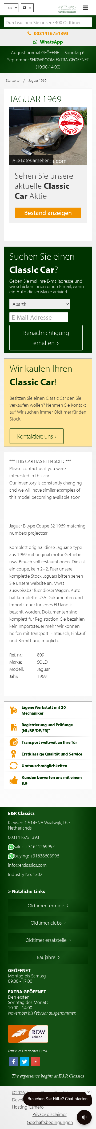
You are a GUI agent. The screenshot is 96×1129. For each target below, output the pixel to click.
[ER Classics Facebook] (13, 1062)
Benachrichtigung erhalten (46, 338)
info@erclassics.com (27, 865)
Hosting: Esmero (28, 1107)
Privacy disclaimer (50, 1114)
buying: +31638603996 (36, 856)
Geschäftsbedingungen (50, 1122)
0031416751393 (51, 33)
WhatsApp (51, 42)
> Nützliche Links (26, 891)
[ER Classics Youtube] (35, 1062)
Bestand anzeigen (48, 213)
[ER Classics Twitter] (24, 1062)
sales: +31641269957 (34, 846)
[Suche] (88, 23)
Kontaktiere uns (35, 436)
